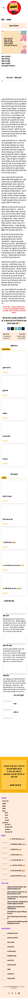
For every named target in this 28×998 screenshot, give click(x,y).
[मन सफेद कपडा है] (3, 951)
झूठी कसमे (5, 390)
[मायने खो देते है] (14, 427)
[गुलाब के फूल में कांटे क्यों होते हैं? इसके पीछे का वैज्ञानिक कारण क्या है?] (3, 922)
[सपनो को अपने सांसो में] (3, 937)
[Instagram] (12, 993)
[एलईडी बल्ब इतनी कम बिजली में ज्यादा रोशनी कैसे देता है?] (3, 907)
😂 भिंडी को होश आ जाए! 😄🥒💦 (12, 588)
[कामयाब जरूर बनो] (3, 964)
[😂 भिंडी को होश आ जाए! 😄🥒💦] (14, 579)
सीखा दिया (6, 676)
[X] (12, 328)
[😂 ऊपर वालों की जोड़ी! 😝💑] (5, 872)
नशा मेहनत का (6, 338)
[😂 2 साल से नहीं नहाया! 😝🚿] (5, 861)
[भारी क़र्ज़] (14, 450)
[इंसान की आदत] (15, 638)
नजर (15, 704)
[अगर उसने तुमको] (7, 697)
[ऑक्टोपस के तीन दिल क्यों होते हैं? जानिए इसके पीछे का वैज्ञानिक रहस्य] (3, 887)
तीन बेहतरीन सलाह (11, 956)
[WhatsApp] (15, 328)
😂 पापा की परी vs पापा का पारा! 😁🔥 (13, 565)
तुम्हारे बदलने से (7, 368)
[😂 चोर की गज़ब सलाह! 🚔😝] (5, 840)
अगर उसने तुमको (19, 695)
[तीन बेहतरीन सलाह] (3, 955)
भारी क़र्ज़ (5, 459)
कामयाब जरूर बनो (11, 965)
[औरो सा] (7, 714)
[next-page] (9, 721)
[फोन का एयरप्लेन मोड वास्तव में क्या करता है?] (3, 917)
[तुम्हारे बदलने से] (14, 358)
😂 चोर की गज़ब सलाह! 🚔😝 (17, 839)
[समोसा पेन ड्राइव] (14, 487)
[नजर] (7, 706)
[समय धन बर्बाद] (3, 942)
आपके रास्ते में (10, 960)
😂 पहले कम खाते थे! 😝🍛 (17, 855)
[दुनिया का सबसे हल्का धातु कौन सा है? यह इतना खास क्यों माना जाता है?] (3, 892)
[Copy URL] (23, 328)
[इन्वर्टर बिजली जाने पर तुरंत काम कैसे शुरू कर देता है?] (3, 912)
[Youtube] (19, 993)
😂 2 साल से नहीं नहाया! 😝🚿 (17, 860)
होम (2, 19)
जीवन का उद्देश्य (21, 338)
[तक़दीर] (3, 969)
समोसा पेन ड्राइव (7, 496)
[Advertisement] (14, 740)
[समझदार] (14, 404)
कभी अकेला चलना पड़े (12, 933)
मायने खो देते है (6, 436)
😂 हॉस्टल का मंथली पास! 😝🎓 (18, 876)
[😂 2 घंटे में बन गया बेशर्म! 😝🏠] (5, 866)
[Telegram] (19, 328)
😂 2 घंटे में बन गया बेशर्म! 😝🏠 (18, 865)
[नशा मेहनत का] (3, 973)
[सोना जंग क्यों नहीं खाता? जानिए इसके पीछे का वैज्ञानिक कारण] (3, 897)
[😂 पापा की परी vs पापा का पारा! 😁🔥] (14, 556)
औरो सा (16, 712)
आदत (9, 19)
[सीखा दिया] (15, 669)
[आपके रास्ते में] (3, 960)
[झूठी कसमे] (14, 381)
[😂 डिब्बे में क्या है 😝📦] (14, 533)
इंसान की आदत (7, 645)
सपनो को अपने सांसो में (12, 938)
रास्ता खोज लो (10, 947)
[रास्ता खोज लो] (3, 946)
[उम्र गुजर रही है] (3, 978)
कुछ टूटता (6, 615)
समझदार (5, 413)
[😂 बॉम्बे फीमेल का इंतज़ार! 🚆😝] (5, 845)
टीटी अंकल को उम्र (8, 519)
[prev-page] (4, 721)
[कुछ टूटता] (15, 608)
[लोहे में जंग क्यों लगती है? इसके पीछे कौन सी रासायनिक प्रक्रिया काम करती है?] (3, 902)
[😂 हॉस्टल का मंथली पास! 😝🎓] (5, 877)
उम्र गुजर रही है (11, 978)
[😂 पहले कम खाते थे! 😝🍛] (5, 856)
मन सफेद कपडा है (11, 951)
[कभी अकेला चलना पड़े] (3, 933)
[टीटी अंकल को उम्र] (14, 510)
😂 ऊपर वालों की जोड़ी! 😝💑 (17, 870)
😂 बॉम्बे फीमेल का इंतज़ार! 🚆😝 (18, 844)
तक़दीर (9, 969)
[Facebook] (8, 328)
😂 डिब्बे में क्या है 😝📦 (9, 542)
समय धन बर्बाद (10, 942)
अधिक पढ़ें (5, 372)
